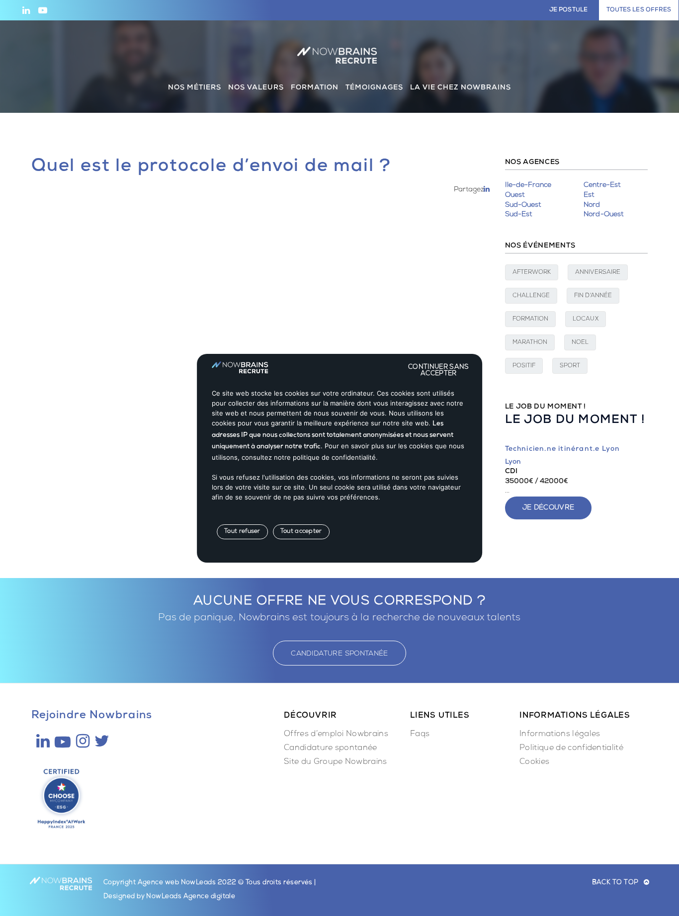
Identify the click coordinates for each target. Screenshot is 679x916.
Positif (524, 366)
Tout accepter (301, 532)
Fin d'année (593, 296)
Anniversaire (597, 273)
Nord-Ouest (603, 214)
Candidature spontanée (330, 748)
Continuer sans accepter (438, 366)
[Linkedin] (487, 189)
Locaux (585, 320)
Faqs (419, 735)
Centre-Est (602, 185)
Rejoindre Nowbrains (91, 716)
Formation (530, 320)
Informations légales (559, 735)
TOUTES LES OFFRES (638, 10)
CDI (511, 471)
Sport (570, 366)
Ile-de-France (528, 185)
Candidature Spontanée (339, 654)
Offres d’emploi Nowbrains (336, 735)
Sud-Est (518, 214)
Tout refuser (242, 532)
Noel (580, 343)
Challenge (531, 296)
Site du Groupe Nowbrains (335, 762)
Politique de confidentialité (571, 748)
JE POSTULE (568, 10)
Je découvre (548, 507)
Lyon (513, 462)
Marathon (530, 343)
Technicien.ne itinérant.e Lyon (562, 449)
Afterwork (531, 273)
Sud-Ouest (523, 205)
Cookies (534, 762)
